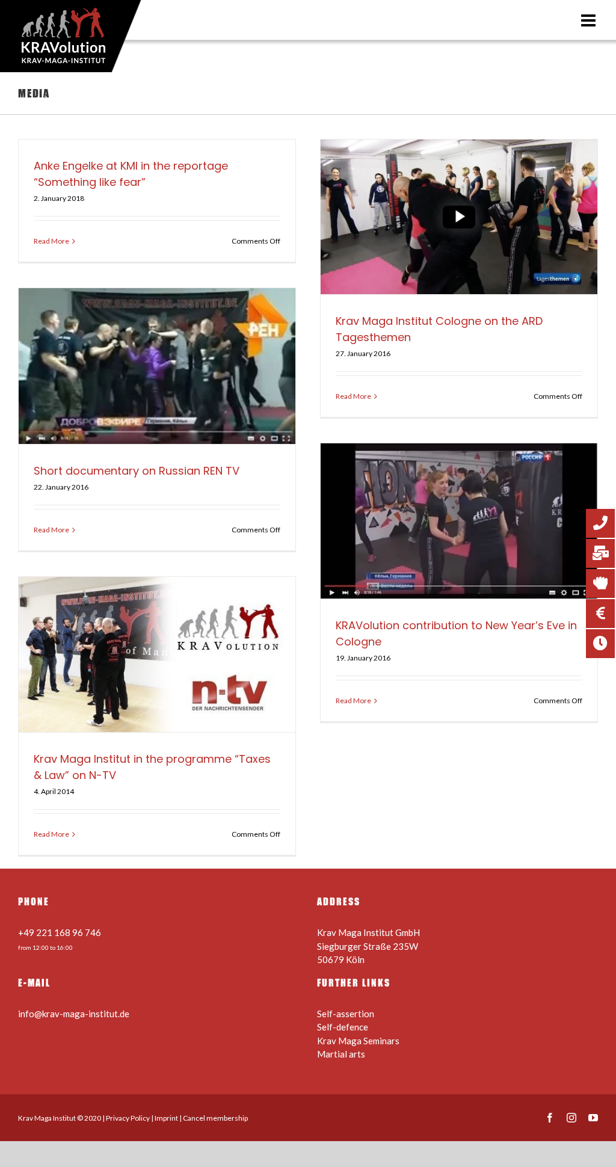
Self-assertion (345, 1013)
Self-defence (342, 1026)
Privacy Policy (128, 1117)
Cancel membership (215, 1117)
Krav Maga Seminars (358, 1040)
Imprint (166, 1117)
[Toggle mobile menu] (589, 20)
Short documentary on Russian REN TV (136, 470)
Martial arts (341, 1053)
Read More (51, 240)
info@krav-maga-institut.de (73, 1013)
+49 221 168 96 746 (59, 932)
